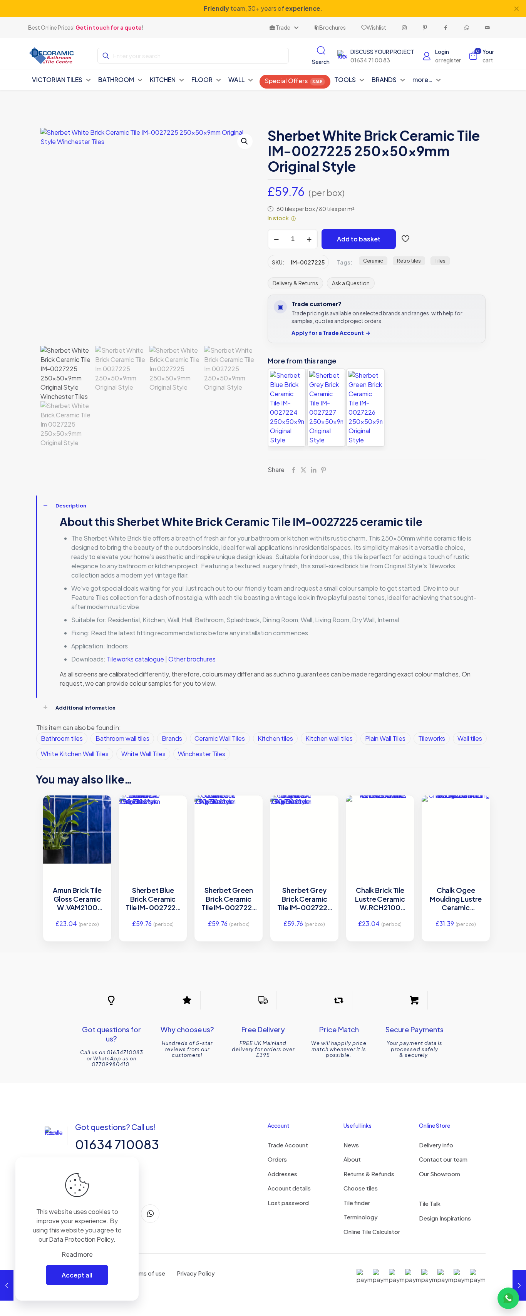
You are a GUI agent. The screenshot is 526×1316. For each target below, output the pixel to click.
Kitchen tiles (275, 738)
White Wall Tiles (143, 754)
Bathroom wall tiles (122, 738)
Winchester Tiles (201, 754)
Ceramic (373, 261)
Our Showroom (439, 1173)
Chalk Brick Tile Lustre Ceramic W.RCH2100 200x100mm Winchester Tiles (380, 899)
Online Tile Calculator (371, 1231)
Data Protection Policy (81, 1239)
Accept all (77, 1275)
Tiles (440, 261)
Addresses (282, 1173)
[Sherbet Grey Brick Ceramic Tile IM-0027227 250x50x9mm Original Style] (326, 407)
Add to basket (358, 239)
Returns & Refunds (368, 1173)
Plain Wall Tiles (385, 738)
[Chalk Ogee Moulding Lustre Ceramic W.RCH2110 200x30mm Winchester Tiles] (456, 800)
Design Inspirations (445, 1218)
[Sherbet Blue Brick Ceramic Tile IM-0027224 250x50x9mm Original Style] (287, 407)
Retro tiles (409, 261)
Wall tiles (469, 738)
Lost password (288, 1202)
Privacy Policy (196, 1273)
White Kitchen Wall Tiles (75, 754)
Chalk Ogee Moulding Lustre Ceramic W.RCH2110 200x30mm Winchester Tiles (455, 899)
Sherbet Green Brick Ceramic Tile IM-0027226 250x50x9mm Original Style (228, 899)
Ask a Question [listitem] (351, 283)
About (352, 1159)
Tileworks (431, 738)
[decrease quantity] (276, 239)
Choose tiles (360, 1188)
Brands (172, 738)
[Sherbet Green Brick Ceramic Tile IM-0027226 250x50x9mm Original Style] (365, 407)
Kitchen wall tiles (329, 738)
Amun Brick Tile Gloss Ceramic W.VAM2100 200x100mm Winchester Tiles (77, 899)
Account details (289, 1188)
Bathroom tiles (62, 738)
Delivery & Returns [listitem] (295, 283)
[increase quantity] (309, 239)
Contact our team (443, 1159)
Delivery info (436, 1145)
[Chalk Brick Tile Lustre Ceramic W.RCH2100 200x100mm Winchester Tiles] (380, 812)
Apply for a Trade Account (330, 333)
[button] (245, 141)
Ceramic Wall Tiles (219, 738)
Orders (277, 1159)
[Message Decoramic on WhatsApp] (508, 1298)
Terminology (360, 1217)
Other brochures (192, 659)
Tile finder (356, 1202)
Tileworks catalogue (135, 659)
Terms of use (147, 1273)
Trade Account (288, 1145)
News (351, 1145)
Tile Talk (430, 1203)
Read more (77, 1254)
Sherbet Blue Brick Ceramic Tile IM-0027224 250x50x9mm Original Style (153, 899)
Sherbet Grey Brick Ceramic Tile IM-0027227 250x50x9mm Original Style (304, 899)
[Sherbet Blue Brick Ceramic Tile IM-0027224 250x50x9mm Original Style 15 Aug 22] (519, 1285)
